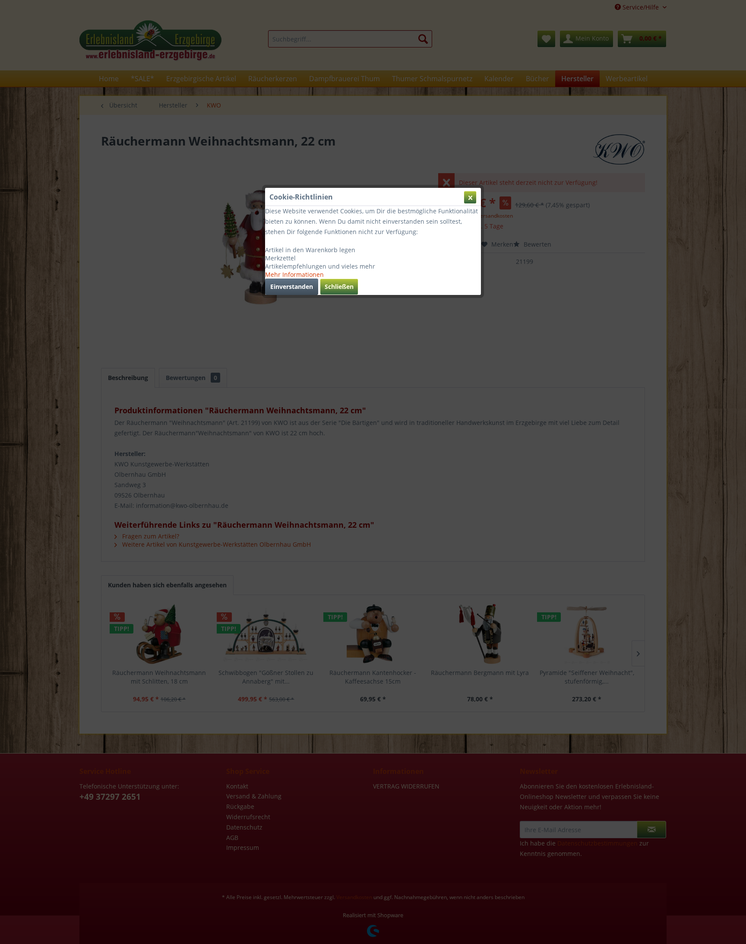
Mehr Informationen (294, 274)
